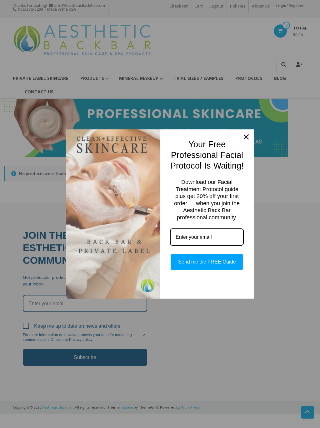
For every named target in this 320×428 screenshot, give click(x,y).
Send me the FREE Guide (207, 261)
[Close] (246, 136)
